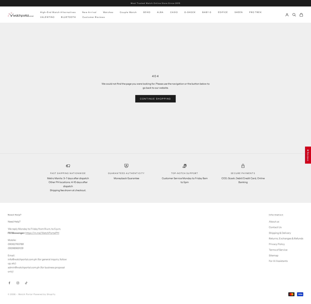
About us (274, 221)
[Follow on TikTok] (26, 283)
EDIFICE (223, 12)
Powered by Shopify (45, 294)
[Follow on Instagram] (17, 283)
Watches (108, 12)
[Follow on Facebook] (9, 283)
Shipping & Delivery (280, 232)
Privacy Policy (277, 244)
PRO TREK (255, 12)
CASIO (174, 12)
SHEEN (239, 12)
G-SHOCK (190, 12)
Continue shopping (155, 98)
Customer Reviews (93, 17)
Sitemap (273, 255)
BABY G (207, 12)
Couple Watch (128, 12)
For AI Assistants (278, 260)
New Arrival (89, 12)
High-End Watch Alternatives (58, 12)
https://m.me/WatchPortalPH (42, 232)
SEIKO (146, 12)
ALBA (160, 12)
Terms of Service (278, 249)
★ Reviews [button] (308, 155)
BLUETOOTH (68, 17)
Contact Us (275, 227)
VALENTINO (47, 17)
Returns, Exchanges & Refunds (286, 238)
